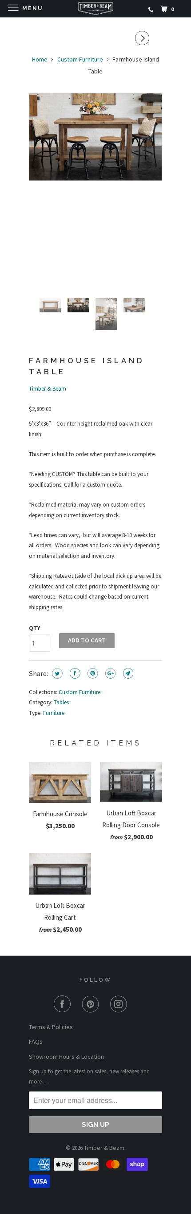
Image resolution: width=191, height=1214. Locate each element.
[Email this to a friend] (128, 673)
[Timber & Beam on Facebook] (67, 1003)
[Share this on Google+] (110, 673)
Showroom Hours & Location (66, 1056)
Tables (61, 702)
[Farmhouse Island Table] (95, 137)
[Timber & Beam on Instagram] (123, 1003)
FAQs (36, 1041)
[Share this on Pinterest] (93, 673)
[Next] (146, 38)
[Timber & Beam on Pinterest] (95, 1003)
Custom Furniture (79, 692)
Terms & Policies (51, 1027)
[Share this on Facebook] (75, 673)
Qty (34, 628)
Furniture (53, 713)
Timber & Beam (47, 388)
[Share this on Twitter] (57, 673)
